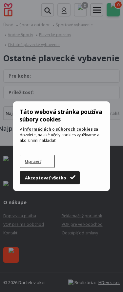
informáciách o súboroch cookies (58, 129)
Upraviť (33, 161)
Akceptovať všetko (45, 178)
